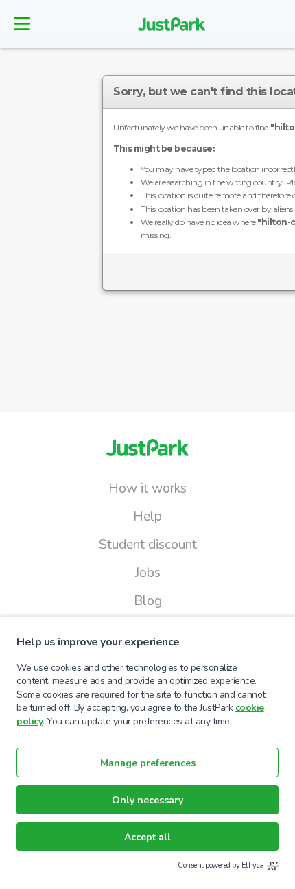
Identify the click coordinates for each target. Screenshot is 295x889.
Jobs (148, 573)
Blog (148, 601)
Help (147, 516)
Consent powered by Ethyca (221, 865)
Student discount (148, 545)
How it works (147, 488)
